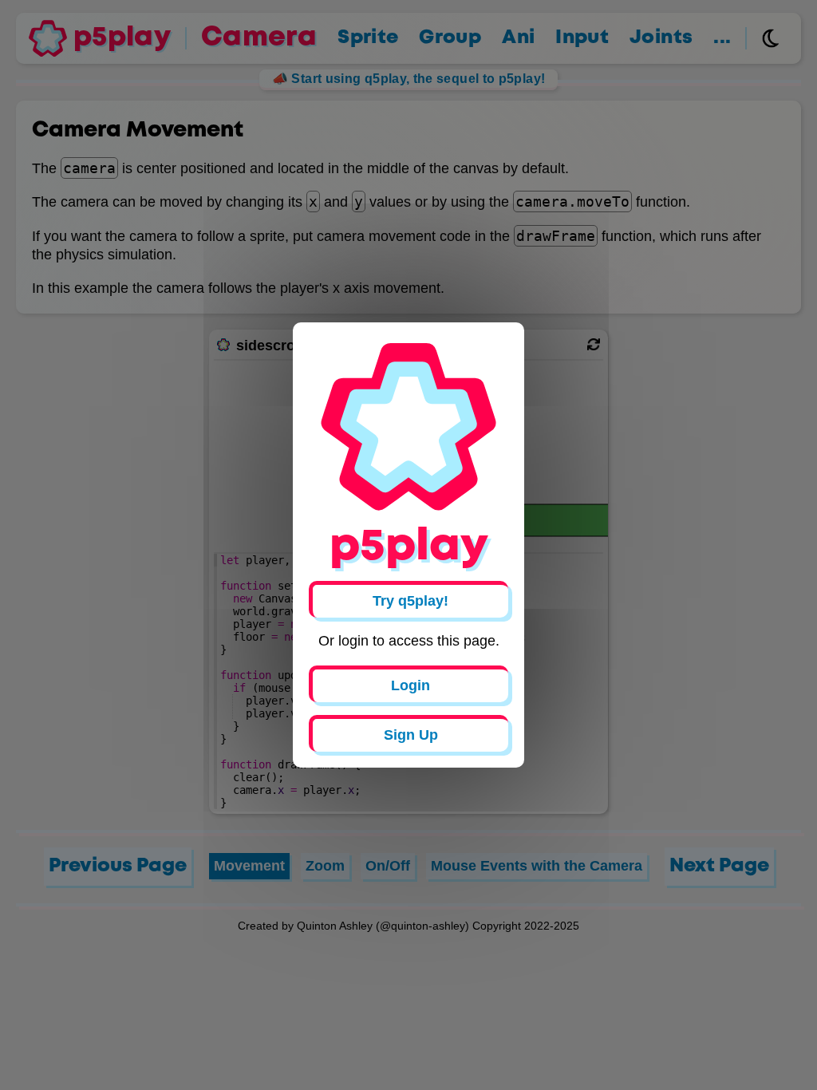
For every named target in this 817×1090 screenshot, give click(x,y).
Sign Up (411, 735)
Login (410, 685)
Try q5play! (410, 601)
